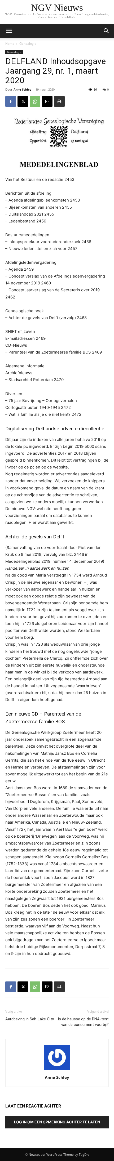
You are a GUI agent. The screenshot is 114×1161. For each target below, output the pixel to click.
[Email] (47, 101)
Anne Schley (22, 89)
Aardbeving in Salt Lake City (29, 1019)
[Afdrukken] (59, 101)
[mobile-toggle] (9, 31)
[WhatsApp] (35, 101)
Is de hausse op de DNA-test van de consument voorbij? (83, 1022)
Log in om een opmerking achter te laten (57, 1122)
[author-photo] (57, 1070)
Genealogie (27, 43)
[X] (22, 101)
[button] (106, 31)
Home (9, 43)
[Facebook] (10, 101)
